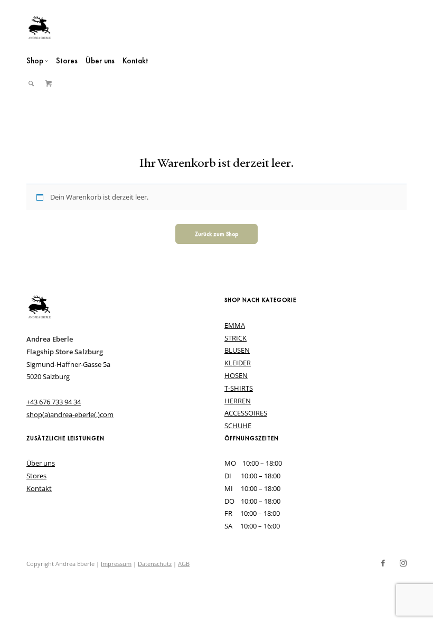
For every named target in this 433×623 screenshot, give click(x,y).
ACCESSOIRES (245, 413)
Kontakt (135, 60)
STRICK (235, 338)
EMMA (234, 325)
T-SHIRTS (238, 388)
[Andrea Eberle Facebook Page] (383, 563)
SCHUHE (237, 425)
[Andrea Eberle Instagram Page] (403, 563)
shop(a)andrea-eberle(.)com (70, 414)
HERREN (237, 400)
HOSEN (236, 375)
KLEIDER (237, 362)
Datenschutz (155, 564)
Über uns (100, 60)
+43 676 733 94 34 (53, 402)
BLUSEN (237, 350)
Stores (67, 60)
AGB (184, 564)
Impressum (116, 564)
